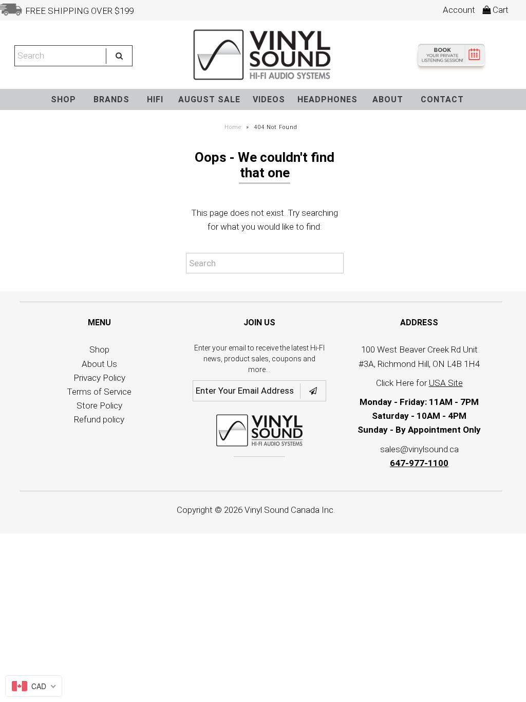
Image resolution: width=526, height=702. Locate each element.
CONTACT (442, 99)
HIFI (155, 99)
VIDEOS (269, 99)
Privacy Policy (99, 378)
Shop (99, 349)
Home (232, 127)
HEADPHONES (327, 99)
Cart (500, 10)
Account (459, 10)
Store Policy (99, 405)
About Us (99, 364)
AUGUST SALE (209, 99)
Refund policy (99, 419)
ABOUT (387, 99)
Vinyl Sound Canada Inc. (290, 510)
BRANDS (111, 99)
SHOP (63, 99)
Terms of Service (99, 391)
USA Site (446, 383)
